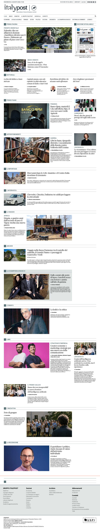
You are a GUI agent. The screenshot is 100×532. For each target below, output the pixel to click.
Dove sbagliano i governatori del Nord (83, 80)
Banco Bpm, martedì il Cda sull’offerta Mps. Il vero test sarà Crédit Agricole (60, 110)
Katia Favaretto (32, 178)
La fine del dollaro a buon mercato (13, 80)
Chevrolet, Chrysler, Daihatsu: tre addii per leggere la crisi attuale (48, 195)
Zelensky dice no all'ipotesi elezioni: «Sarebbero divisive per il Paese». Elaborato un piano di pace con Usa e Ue (14, 36)
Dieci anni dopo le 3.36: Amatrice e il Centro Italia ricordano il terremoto (48, 174)
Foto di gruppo (10, 412)
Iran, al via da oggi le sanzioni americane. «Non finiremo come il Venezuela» (38, 64)
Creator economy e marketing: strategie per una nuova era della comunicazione (60, 349)
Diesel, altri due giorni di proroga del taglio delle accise (85, 116)
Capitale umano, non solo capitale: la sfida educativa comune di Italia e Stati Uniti (37, 81)
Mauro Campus (9, 86)
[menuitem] (6, 16)
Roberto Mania (62, 86)
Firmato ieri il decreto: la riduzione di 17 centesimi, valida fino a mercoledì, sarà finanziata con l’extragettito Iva (83, 123)
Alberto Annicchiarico (34, 199)
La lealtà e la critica (58, 309)
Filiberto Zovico (85, 86)
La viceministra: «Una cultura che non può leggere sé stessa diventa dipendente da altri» (85, 152)
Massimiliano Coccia (57, 150)
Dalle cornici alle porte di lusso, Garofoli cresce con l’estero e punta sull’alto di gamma (60, 278)
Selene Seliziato (56, 284)
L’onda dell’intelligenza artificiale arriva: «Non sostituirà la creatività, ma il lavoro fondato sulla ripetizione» (84, 363)
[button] (84, 2)
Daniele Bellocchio (10, 227)
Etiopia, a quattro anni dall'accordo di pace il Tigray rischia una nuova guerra (14, 221)
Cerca (95, 16)
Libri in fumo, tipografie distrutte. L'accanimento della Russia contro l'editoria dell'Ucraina (60, 144)
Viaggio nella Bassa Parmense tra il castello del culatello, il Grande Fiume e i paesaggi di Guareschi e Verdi (47, 252)
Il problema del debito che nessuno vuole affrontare (59, 80)
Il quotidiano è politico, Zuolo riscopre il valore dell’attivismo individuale (60, 450)
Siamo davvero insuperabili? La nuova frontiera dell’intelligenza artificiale (38, 389)
